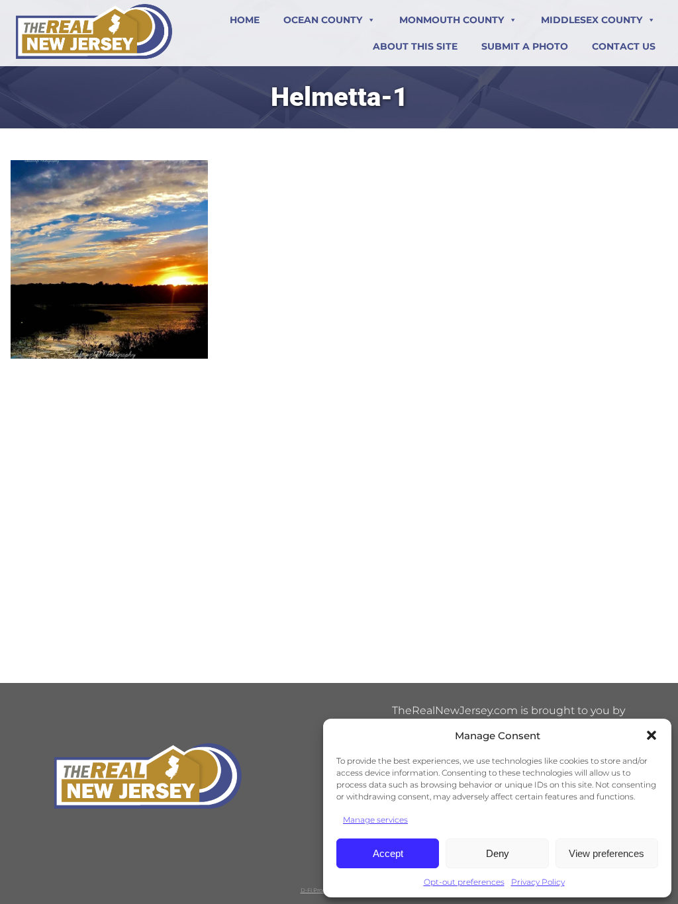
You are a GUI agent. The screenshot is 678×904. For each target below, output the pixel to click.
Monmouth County (451, 20)
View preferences (606, 853)
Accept (388, 853)
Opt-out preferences (464, 882)
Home (245, 20)
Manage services (375, 820)
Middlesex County (591, 20)
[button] (651, 735)
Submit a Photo (524, 46)
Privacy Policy (538, 882)
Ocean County (322, 20)
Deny (497, 853)
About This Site (415, 46)
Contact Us (623, 46)
